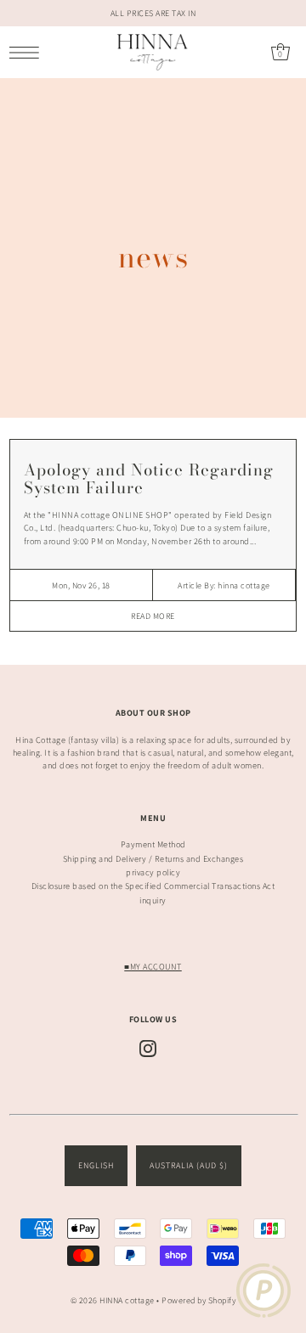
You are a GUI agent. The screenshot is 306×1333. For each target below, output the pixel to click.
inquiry (153, 900)
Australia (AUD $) (189, 1165)
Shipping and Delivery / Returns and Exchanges (153, 858)
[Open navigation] (28, 53)
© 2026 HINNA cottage (113, 1300)
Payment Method (153, 844)
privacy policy (153, 872)
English (96, 1165)
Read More (153, 616)
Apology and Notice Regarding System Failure (149, 479)
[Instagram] (147, 1048)
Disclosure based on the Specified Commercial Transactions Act (153, 885)
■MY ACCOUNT (153, 966)
